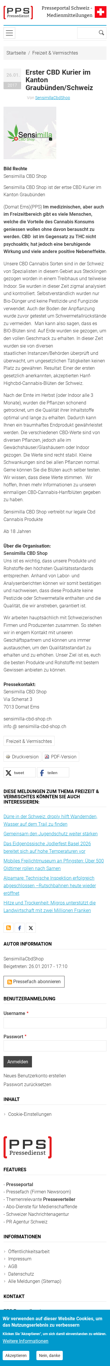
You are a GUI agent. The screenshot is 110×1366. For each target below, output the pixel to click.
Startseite (16, 53)
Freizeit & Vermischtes (55, 53)
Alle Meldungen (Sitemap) (34, 1281)
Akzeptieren (16, 1355)
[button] (30, 133)
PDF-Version (64, 757)
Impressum (19, 1259)
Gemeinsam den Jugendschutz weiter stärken (51, 834)
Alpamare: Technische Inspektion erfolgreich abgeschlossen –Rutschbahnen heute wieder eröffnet (50, 885)
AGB (12, 1266)
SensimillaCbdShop (52, 97)
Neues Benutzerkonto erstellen (35, 1076)
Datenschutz (21, 1274)
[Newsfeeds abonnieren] (8, 928)
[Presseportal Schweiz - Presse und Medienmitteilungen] (18, 12)
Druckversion (25, 757)
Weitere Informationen (25, 1341)
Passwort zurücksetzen (27, 1084)
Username (14, 1013)
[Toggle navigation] (9, 33)
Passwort (13, 1036)
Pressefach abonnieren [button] (36, 981)
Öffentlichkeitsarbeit (29, 1251)
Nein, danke (49, 1355)
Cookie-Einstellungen (30, 1114)
